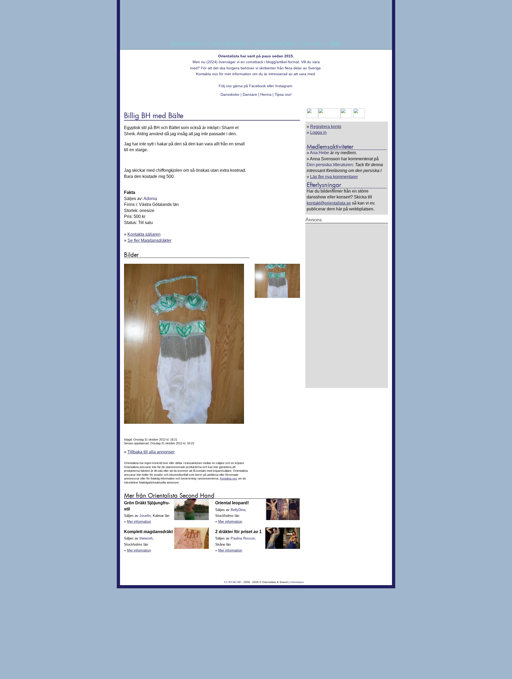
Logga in (318, 132)
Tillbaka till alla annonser (151, 452)
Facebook (257, 86)
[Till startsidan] (250, 26)
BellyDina (238, 510)
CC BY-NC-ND (232, 582)
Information (297, 582)
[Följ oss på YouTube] (329, 116)
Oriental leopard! (232, 503)
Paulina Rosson (243, 538)
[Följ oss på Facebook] (312, 116)
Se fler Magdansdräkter (149, 240)
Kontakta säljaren (144, 234)
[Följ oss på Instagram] (358, 116)
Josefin (145, 516)
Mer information (139, 522)
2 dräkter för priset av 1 (238, 531)
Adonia (150, 198)
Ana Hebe (319, 152)
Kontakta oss (207, 74)
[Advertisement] (347, 305)
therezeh (146, 538)
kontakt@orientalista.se (329, 203)
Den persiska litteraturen (330, 164)
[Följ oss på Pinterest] (346, 116)
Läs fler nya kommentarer (334, 176)
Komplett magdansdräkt (148, 531)
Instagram (283, 86)
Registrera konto (325, 126)
